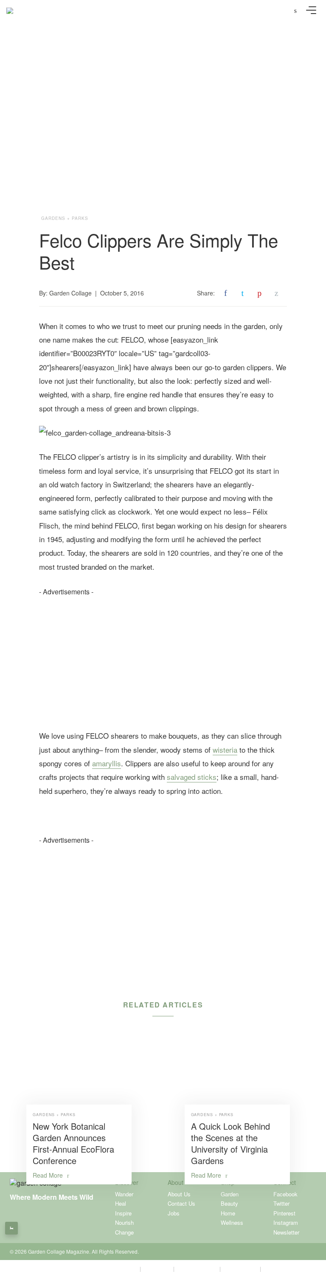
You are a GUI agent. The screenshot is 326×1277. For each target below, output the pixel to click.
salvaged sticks (191, 776)
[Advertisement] (163, 655)
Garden (230, 1194)
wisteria (225, 749)
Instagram (285, 1222)
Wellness (232, 1222)
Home (228, 1213)
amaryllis (106, 763)
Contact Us (181, 1203)
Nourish (124, 1222)
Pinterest (284, 1213)
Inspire (123, 1213)
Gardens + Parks (64, 218)
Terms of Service (197, 1268)
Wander (124, 1194)
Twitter (281, 1203)
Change (124, 1232)
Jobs (174, 1213)
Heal (120, 1203)
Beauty (229, 1203)
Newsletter (286, 1232)
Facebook (285, 1194)
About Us (179, 1194)
